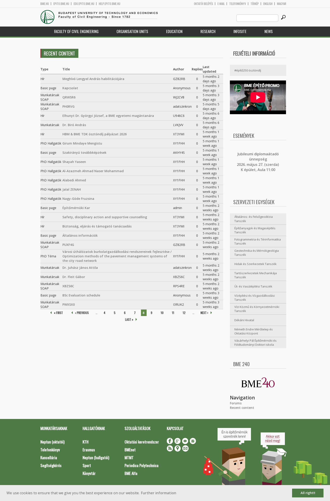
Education (174, 31)
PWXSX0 (68, 304)
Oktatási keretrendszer (142, 442)
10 (162, 312)
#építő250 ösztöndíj (247, 70)
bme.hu (44, 3)
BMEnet (130, 449)
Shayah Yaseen (74, 162)
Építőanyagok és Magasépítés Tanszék (254, 230)
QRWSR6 (68, 97)
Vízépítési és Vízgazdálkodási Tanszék (254, 298)
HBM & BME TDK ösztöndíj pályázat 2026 (94, 134)
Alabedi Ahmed (74, 180)
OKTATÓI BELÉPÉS (203, 3)
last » (129, 319)
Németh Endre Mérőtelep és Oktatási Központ (253, 331)
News (268, 31)
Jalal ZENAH (71, 189)
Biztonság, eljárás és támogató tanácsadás (97, 226)
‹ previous (82, 312)
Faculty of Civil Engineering (76, 31)
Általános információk (80, 235)
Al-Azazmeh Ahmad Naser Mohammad (93, 171)
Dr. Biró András (74, 125)
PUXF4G (68, 245)
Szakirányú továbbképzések (84, 152)
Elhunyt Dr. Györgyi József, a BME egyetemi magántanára (108, 116)
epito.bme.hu (61, 3)
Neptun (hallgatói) (96, 457)
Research (208, 31)
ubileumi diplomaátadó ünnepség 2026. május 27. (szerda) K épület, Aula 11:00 (258, 161)
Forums (236, 403)
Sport (87, 465)
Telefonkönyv (237, 3)
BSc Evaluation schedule (81, 295)
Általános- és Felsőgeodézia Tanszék (253, 219)
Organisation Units (132, 31)
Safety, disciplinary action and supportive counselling (104, 217)
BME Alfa (131, 473)
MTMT (129, 457)
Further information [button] (158, 492)
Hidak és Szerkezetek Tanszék (255, 264)
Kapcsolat (70, 88)
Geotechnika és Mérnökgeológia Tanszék (256, 253)
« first (58, 312)
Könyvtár (89, 473)
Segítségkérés (51, 465)
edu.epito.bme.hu (84, 3)
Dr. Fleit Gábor (73, 277)
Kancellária (48, 457)
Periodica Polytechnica (141, 465)
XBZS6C (68, 286)
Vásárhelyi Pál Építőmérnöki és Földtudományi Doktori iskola (255, 342)
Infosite (239, 31)
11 (173, 312)
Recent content (242, 407)
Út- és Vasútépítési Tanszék (253, 286)
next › (204, 312)
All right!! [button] (308, 493)
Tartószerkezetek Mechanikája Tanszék (255, 275)
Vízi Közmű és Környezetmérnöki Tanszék (256, 309)
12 (184, 312)
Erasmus (89, 449)
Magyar (281, 3)
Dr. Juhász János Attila (80, 267)
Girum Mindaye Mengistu (82, 143)
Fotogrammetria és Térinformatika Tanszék (257, 241)
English (268, 3)
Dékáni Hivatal (244, 320)
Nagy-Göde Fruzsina (78, 198)
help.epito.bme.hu (109, 3)
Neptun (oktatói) (52, 442)
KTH (85, 442)
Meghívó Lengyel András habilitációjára (93, 79)
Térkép (255, 3)
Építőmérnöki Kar (76, 208)
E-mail (221, 3)
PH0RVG (68, 106)
